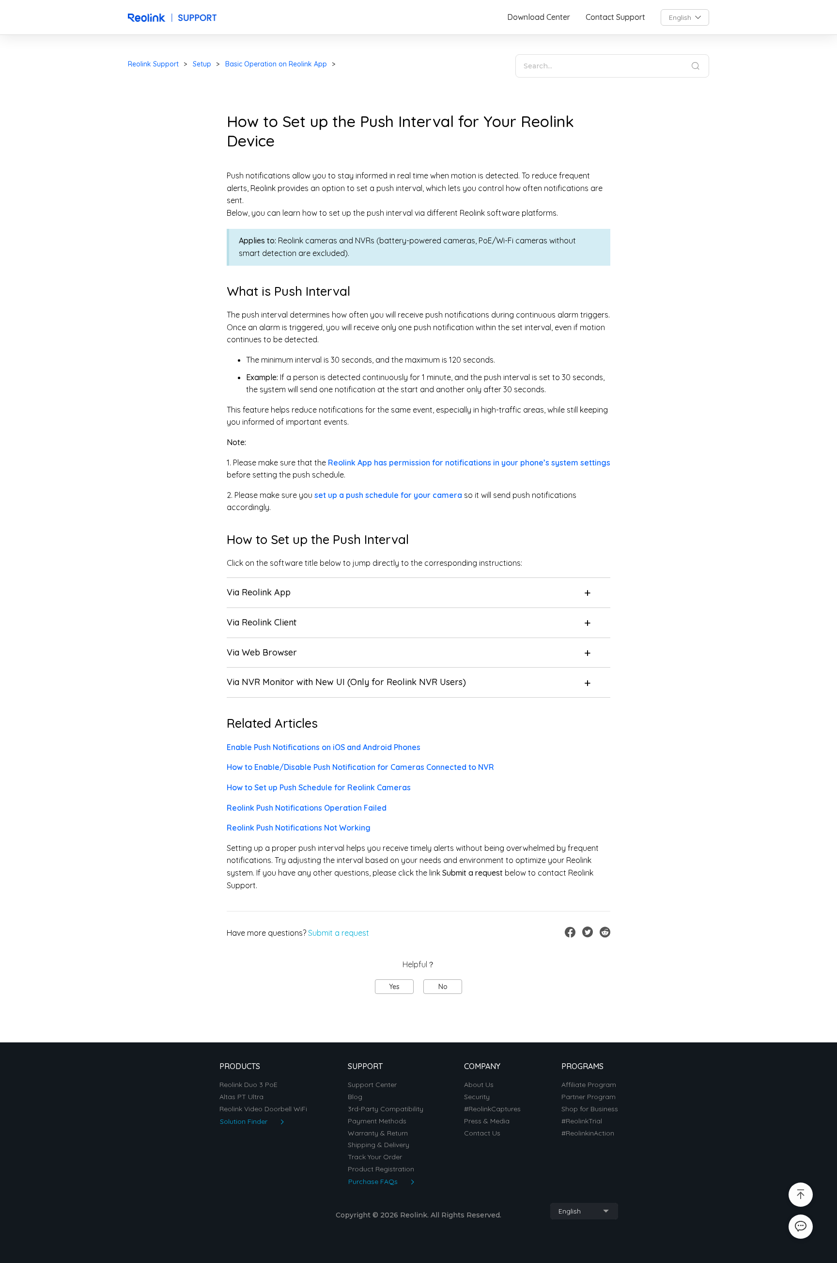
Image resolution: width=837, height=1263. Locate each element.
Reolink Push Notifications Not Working (299, 827)
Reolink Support (153, 64)
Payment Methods (377, 1121)
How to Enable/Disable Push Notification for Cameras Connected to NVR (360, 767)
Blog (355, 1097)
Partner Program (588, 1097)
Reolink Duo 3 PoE (248, 1085)
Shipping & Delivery (378, 1145)
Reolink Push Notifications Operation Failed (307, 808)
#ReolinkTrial (581, 1121)
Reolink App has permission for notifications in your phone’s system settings (469, 462)
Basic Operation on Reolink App (276, 64)
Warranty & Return (378, 1133)
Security (477, 1097)
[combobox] (685, 17)
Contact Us (482, 1133)
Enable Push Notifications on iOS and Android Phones (323, 747)
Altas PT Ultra (241, 1097)
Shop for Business (589, 1109)
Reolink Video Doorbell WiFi (263, 1109)
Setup (202, 64)
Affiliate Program (588, 1085)
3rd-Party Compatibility (385, 1109)
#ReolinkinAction (587, 1133)
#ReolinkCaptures (492, 1109)
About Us (479, 1085)
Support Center (372, 1085)
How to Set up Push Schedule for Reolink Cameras (319, 787)
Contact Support (615, 17)
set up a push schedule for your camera (388, 495)
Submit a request (338, 933)
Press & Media (487, 1121)
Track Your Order (375, 1157)
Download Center (538, 17)
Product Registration (381, 1169)
